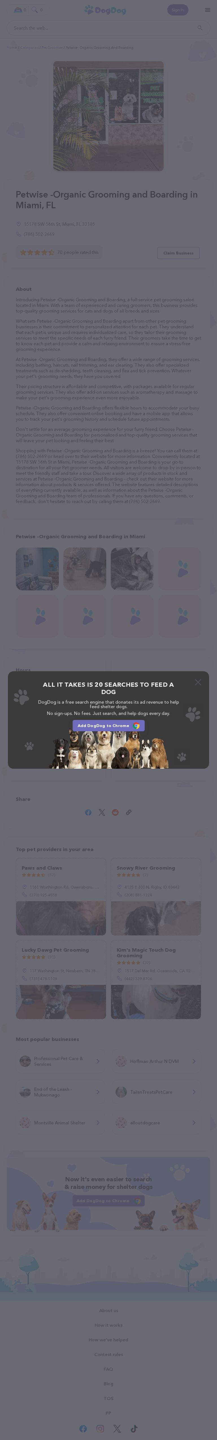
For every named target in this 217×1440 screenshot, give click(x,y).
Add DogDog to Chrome (103, 725)
